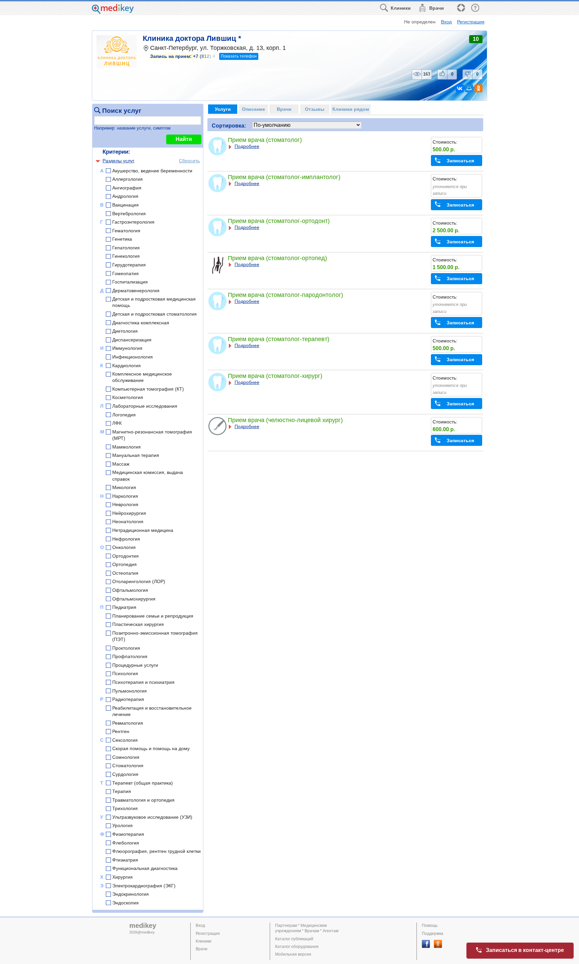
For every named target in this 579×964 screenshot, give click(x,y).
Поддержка (432, 933)
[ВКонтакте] (460, 88)
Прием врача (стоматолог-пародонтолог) (285, 295)
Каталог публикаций (294, 939)
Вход (446, 21)
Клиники (203, 941)
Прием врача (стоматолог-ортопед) (277, 258)
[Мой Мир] (469, 88)
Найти (184, 139)
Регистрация (471, 21)
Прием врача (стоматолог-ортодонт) (279, 221)
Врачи (201, 949)
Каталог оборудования (297, 946)
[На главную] (113, 12)
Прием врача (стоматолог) (265, 140)
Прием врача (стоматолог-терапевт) (278, 339)
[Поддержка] (460, 8)
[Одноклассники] (478, 88)
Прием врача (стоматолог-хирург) (275, 376)
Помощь (430, 925)
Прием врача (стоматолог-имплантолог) (284, 177)
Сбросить (189, 160)
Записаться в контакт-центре (525, 950)
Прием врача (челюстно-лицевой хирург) (285, 420)
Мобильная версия (293, 954)
